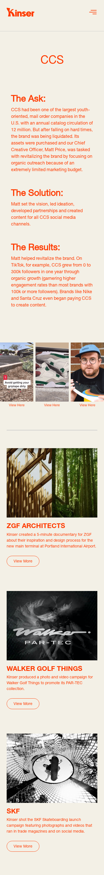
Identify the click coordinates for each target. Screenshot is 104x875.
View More (23, 561)
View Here (17, 405)
